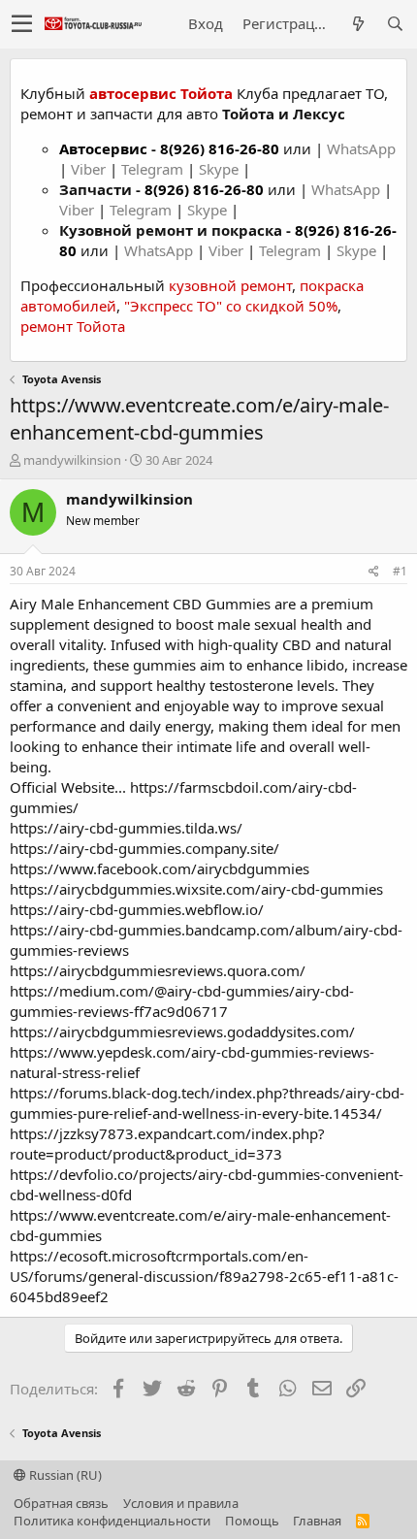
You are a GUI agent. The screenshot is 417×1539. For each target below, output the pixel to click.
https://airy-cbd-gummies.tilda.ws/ (126, 827)
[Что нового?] (357, 24)
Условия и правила (181, 1503)
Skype (220, 169)
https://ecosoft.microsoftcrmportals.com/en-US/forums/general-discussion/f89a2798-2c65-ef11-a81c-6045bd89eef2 (204, 1276)
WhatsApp (361, 148)
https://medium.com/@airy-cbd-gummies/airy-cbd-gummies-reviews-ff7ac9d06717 (182, 1001)
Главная (317, 1520)
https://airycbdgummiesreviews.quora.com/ (157, 970)
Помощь (252, 1520)
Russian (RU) (64, 1475)
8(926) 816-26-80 (219, 148)
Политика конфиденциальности (112, 1520)
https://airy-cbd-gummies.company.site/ (144, 848)
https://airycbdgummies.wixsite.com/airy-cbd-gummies (196, 889)
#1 (400, 571)
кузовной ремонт (230, 285)
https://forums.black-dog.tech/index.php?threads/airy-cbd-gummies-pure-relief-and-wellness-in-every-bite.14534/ (207, 1103)
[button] (22, 24)
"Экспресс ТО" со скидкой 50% (230, 305)
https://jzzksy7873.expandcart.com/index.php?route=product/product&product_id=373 (167, 1143)
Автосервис (103, 148)
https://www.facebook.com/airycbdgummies (159, 868)
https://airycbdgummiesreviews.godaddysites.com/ (182, 1031)
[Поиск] (394, 24)
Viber (88, 169)
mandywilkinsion (72, 460)
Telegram (154, 169)
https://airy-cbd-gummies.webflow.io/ (137, 909)
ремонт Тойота (72, 326)
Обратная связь (61, 1503)
